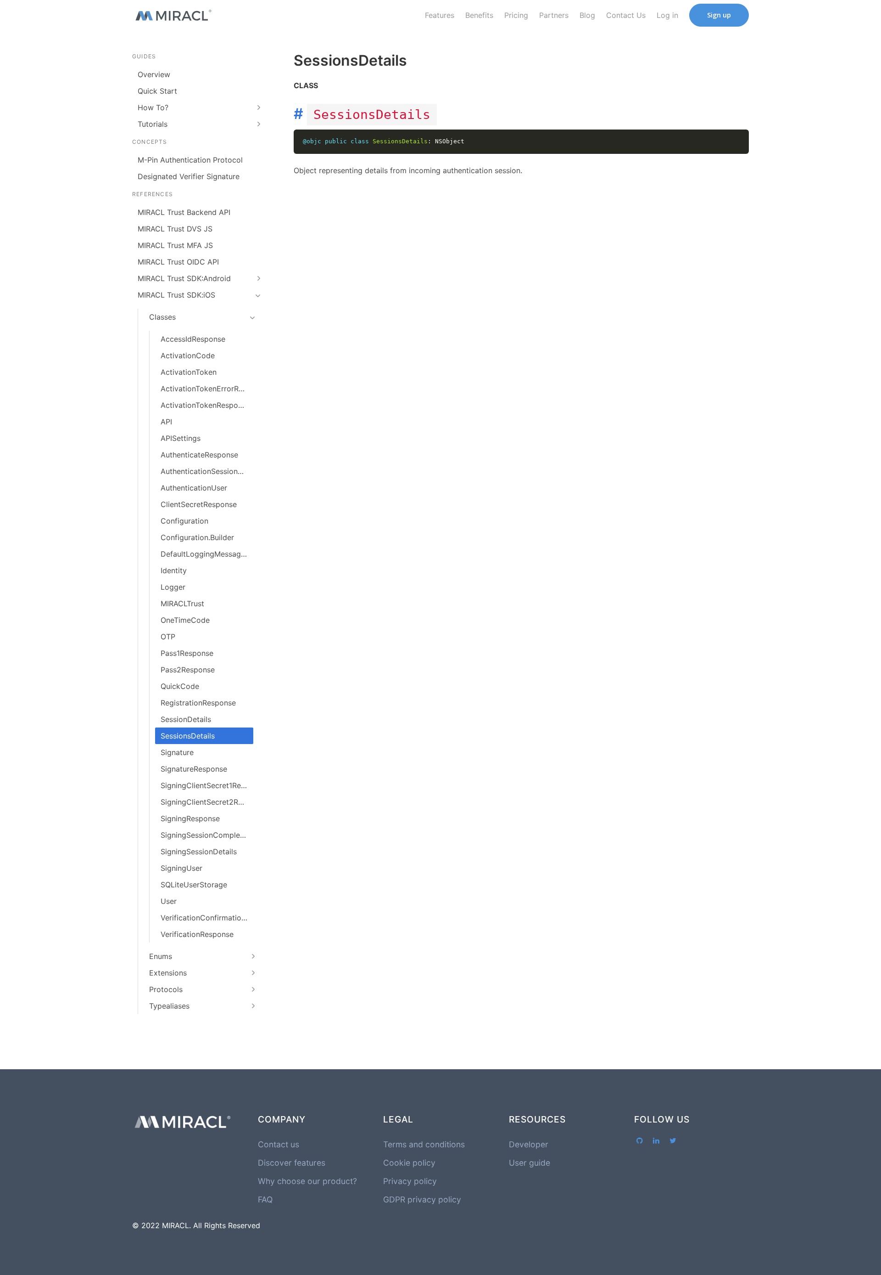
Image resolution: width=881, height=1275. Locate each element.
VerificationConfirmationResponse (207, 917)
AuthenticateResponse (199, 454)
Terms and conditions (424, 1144)
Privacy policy (410, 1181)
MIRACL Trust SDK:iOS (176, 294)
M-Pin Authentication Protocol (190, 159)
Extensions (168, 972)
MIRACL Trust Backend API (184, 212)
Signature (177, 752)
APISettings (181, 438)
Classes (162, 317)
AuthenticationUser (194, 487)
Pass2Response (188, 669)
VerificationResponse (197, 934)
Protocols (166, 989)
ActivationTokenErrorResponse (207, 388)
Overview (154, 74)
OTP (168, 636)
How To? (153, 107)
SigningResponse (190, 818)
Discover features (291, 1163)
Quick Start (157, 91)
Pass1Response (187, 653)
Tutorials (152, 124)
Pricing (516, 15)
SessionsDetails (188, 735)
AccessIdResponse (193, 339)
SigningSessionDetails (199, 851)
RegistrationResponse (198, 702)
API (166, 421)
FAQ (265, 1199)
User (169, 901)
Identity (174, 570)
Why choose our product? (307, 1181)
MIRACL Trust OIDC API (178, 261)
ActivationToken (189, 372)
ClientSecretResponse (199, 504)
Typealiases (169, 1005)
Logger (173, 587)
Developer (528, 1144)
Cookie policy (409, 1163)
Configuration (184, 520)
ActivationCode (188, 355)
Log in (667, 15)
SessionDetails (186, 719)
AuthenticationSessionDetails (207, 471)
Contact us (278, 1144)
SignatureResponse (194, 768)
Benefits (479, 15)
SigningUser (181, 868)
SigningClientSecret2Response (207, 802)
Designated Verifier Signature (189, 176)
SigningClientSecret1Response (207, 785)
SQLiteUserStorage (194, 884)
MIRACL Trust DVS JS (175, 228)
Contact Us (626, 15)
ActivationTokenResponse (205, 405)
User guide (529, 1163)
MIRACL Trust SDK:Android (184, 278)
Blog (587, 15)
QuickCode (180, 686)
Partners (554, 15)
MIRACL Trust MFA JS (175, 245)
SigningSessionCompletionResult (207, 835)
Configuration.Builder (197, 537)
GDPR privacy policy (422, 1199)
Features (439, 15)
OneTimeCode (185, 620)
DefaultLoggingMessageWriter (207, 554)
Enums (160, 956)
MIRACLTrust (182, 603)
